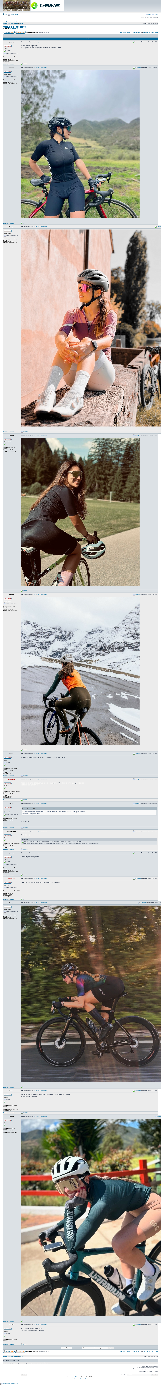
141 (134, 32)
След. (156, 32)
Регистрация (14, 14)
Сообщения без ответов (9, 21)
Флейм (21, 23)
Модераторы (14, 28)
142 (136, 32)
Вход (5, 14)
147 (150, 32)
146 (147, 32)
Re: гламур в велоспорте (40, 41)
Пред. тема (148, 35)
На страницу (123, 32)
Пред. (128, 32)
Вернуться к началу (8, 64)
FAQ (149, 14)
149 (153, 32)
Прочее (16, 23)
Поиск (156, 14)
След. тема (155, 35)
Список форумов (8, 23)
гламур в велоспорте (14, 27)
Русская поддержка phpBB (81, 1378)
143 (139, 32)
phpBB (75, 1376)
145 (144, 32)
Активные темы (21, 21)
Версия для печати (9, 35)
